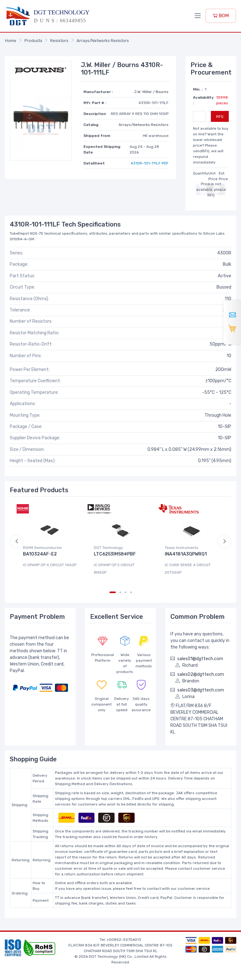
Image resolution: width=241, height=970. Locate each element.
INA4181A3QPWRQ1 (186, 554)
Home (10, 40)
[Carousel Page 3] (125, 592)
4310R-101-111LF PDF (150, 163)
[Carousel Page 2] (120, 592)
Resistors (59, 40)
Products (33, 40)
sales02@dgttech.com (200, 674)
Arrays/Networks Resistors (103, 40)
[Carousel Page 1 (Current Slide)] (113, 592)
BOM (223, 15)
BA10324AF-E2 (40, 554)
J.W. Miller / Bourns (151, 92)
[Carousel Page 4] (131, 592)
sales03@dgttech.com (200, 690)
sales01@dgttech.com (200, 658)
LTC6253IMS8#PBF (115, 554)
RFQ (219, 116)
